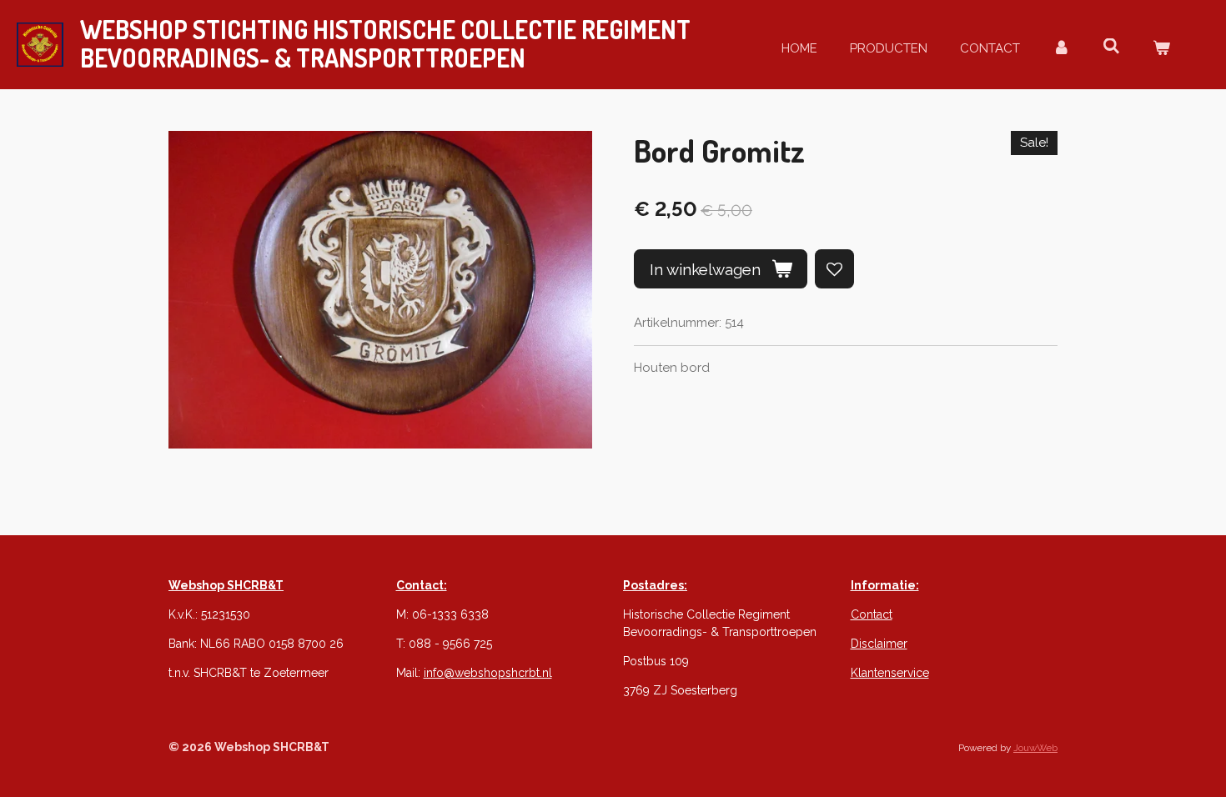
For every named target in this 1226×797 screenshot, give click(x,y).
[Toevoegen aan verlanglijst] (834, 268)
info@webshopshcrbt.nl (488, 672)
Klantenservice (890, 672)
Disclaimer (879, 643)
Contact (871, 614)
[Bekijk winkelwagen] (1161, 49)
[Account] (1061, 49)
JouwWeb (1035, 748)
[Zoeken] (1111, 46)
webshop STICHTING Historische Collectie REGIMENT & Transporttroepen (385, 43)
